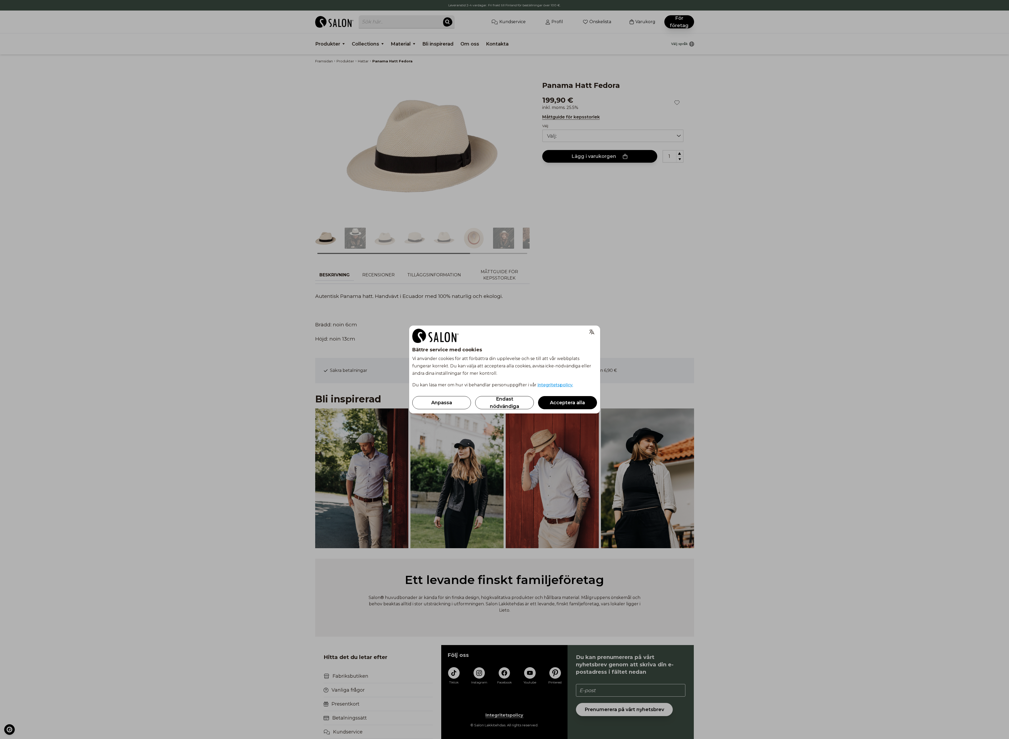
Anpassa (441, 403)
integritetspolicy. (555, 384)
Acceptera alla (567, 403)
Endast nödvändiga (504, 402)
